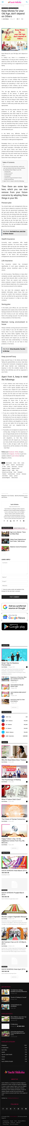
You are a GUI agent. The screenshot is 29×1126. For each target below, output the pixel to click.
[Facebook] (4, 521)
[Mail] (14, 521)
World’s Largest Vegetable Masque (14, 917)
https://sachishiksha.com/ (14, 506)
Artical (15, 462)
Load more (14, 707)
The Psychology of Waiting (11, 780)
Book (19, 462)
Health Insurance (9, 173)
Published (4, 473)
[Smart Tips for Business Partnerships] (14, 654)
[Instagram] (8, 521)
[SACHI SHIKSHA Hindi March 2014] (14, 862)
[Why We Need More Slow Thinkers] (14, 751)
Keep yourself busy (9, 179)
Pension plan (8, 171)
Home (3, 5)
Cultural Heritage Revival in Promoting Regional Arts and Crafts (18, 1033)
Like (26, 716)
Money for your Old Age (7, 472)
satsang (10, 475)
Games (8, 466)
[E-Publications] (5, 1026)
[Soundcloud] (18, 1108)
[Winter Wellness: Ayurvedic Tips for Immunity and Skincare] (5, 1019)
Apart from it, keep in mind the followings (14, 181)
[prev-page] (2, 554)
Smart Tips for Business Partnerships (10, 664)
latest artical (14, 466)
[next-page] (5, 554)
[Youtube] (24, 521)
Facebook (11, 452)
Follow (25, 720)
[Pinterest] (17, 521)
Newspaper (20, 472)
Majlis (13, 470)
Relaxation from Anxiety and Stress (8, 496)
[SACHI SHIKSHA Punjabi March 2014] (14, 884)
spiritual (15, 475)
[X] (21, 521)
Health (3, 550)
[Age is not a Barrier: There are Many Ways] (5, 534)
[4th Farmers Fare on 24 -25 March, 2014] (14, 933)
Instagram (11, 454)
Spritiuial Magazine (6, 477)
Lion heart (20, 466)
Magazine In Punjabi (6, 470)
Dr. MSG (4, 466)
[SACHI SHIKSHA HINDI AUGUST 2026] (5, 694)
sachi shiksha (15, 456)
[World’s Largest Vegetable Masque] (14, 908)
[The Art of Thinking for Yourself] (5, 999)
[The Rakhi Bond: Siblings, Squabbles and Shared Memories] (5, 992)
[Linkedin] (11, 521)
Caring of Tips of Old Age (19, 5)
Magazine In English (6, 468)
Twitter (16, 452)
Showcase (4, 543)
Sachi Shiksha (6, 19)
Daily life (13, 464)
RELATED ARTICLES (7, 528)
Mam (17, 470)
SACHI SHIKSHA (13, 1116)
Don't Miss (4, 757)
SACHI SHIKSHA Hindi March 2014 (14, 870)
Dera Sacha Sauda (19, 464)
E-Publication (4, 867)
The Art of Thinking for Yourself (18, 997)
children (7, 464)
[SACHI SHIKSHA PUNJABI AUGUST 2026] (5, 686)
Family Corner (4, 836)
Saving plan (7, 176)
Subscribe (25, 736)
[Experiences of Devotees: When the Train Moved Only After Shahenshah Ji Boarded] (5, 679)
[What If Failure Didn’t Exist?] (14, 791)
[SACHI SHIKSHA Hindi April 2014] (14, 961)
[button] (2, 2)
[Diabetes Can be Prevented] (5, 548)
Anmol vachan (9, 462)
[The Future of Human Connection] (14, 811)
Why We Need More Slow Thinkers (14, 760)
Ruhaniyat (24, 473)
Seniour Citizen (9, 5)
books (23, 462)
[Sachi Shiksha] (14, 1072)
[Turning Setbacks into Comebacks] (5, 1006)
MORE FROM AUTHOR (19, 528)
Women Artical (15, 477)
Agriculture (4, 914)
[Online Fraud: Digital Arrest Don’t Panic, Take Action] (5, 541)
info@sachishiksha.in (13, 1098)
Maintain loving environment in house (13, 177)
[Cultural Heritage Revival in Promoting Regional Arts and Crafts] (5, 1033)
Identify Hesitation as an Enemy (21, 496)
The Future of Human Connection (13, 819)
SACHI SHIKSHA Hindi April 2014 (13, 969)
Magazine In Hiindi (15, 468)
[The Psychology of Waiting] (14, 771)
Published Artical (11, 473)
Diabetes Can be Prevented (18, 547)
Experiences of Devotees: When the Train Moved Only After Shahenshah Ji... (19, 679)
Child (3, 464)
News (15, 472)
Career (3, 660)
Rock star (18, 473)
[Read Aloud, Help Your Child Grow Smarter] (5, 701)
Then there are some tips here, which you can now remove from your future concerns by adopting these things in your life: (14, 168)
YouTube (17, 454)
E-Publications (14, 1024)
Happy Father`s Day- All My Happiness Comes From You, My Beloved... (13, 841)
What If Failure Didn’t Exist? (11, 799)
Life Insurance (8, 174)
